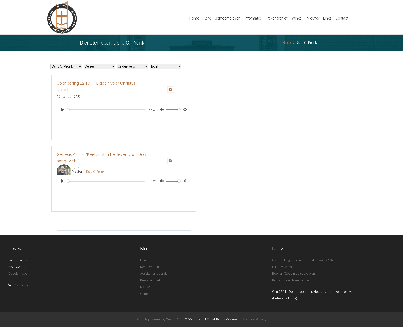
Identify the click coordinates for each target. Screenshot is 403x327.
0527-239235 (20, 285)
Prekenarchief (276, 18)
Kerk (207, 18)
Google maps (17, 274)
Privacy (261, 319)
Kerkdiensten (149, 267)
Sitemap (248, 319)
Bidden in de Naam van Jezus (293, 280)
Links (327, 18)
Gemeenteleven (227, 18)
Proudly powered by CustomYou (160, 319)
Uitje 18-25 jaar (282, 267)
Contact (342, 18)
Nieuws (313, 18)
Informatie (253, 18)
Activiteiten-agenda (153, 274)
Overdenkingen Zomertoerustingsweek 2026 (303, 260)
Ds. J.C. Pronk (95, 171)
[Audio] (170, 89)
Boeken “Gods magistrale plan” (294, 274)
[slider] (106, 110)
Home (194, 18)
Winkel (297, 18)
